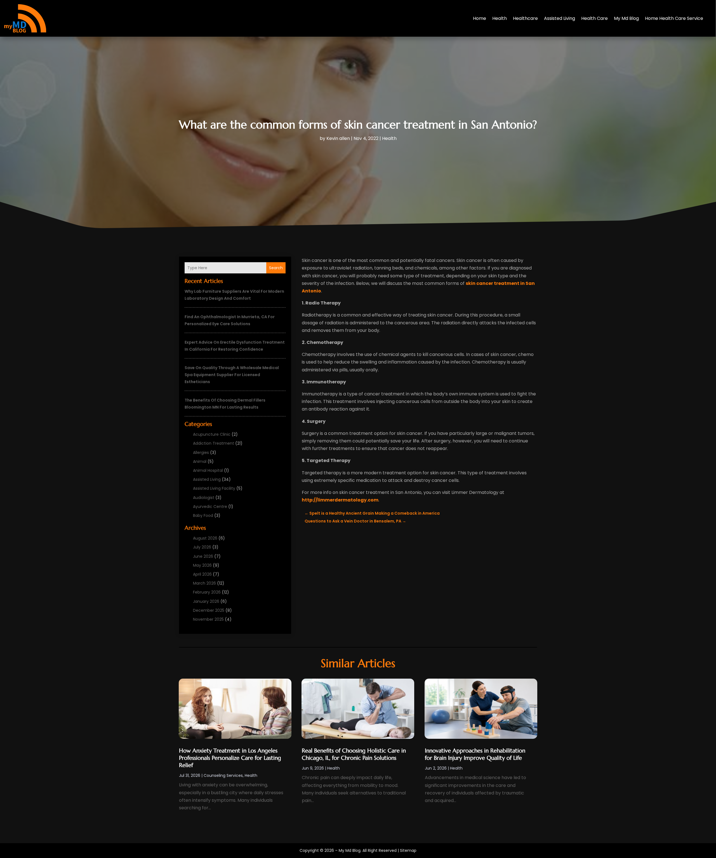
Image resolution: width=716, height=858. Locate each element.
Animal (199, 461)
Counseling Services (223, 775)
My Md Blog (626, 18)
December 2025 (208, 610)
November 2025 (208, 619)
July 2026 (202, 547)
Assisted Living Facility (214, 488)
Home (479, 18)
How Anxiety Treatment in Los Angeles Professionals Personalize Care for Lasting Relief (230, 758)
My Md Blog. (350, 850)
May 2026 (202, 565)
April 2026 (202, 574)
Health (499, 18)
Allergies (201, 452)
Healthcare (525, 18)
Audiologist (203, 497)
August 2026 (205, 538)
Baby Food (203, 515)
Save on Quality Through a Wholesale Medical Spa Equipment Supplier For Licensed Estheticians (232, 375)
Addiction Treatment (213, 443)
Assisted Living (559, 18)
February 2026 (207, 592)
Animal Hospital (208, 470)
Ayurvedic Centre (210, 506)
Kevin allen (338, 138)
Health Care (594, 18)
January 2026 (206, 601)
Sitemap (408, 850)
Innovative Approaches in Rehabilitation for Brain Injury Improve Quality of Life (475, 754)
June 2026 (203, 556)
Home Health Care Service (674, 18)
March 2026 (204, 583)
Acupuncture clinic (211, 434)
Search (276, 268)
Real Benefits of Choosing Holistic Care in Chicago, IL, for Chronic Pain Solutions (354, 754)
